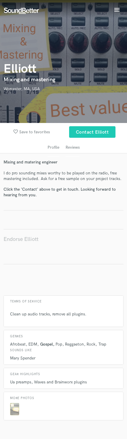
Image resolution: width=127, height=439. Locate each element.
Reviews (73, 147)
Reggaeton (74, 344)
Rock (91, 344)
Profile (53, 147)
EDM (32, 344)
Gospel (46, 344)
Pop (59, 344)
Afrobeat (18, 344)
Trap (102, 344)
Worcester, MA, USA (22, 88)
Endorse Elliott (21, 239)
